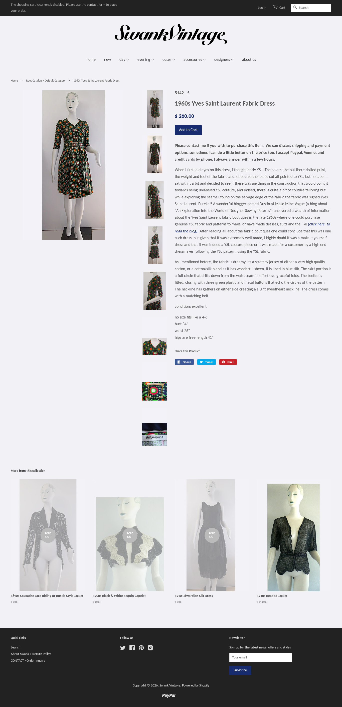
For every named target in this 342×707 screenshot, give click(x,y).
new (107, 60)
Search (15, 647)
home (91, 60)
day (122, 60)
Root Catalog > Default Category (45, 80)
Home (14, 80)
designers (222, 60)
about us (249, 60)
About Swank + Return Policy (31, 654)
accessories (193, 60)
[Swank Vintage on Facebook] (132, 649)
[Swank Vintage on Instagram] (150, 649)
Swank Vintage (169, 685)
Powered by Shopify (195, 685)
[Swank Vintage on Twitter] (123, 649)
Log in (262, 8)
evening (144, 60)
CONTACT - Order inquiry (28, 660)
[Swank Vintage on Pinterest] (141, 649)
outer (167, 60)
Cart (282, 8)
